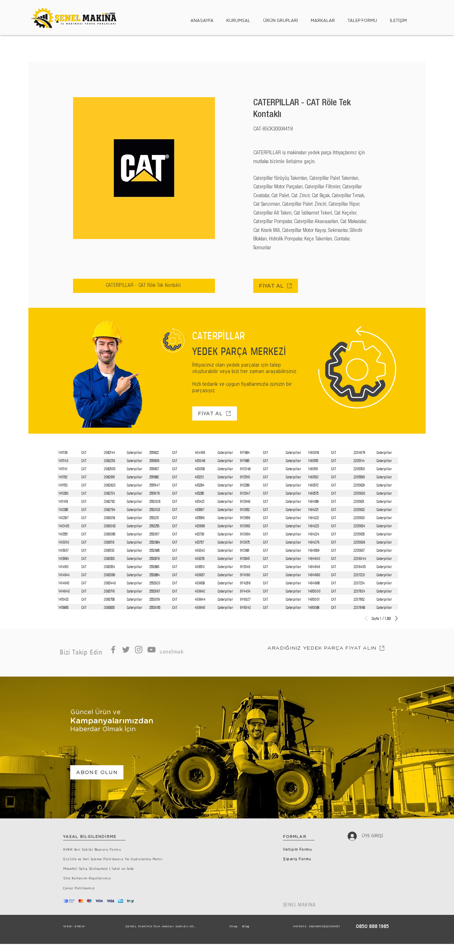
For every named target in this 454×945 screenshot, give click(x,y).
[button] (238, 17)
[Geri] (368, 618)
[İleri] (394, 618)
